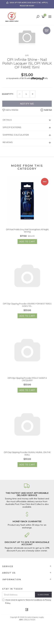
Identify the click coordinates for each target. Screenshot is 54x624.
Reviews (8, 142)
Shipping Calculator (16, 135)
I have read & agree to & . (28, 601)
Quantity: (8, 94)
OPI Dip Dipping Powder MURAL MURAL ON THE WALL (27, 453)
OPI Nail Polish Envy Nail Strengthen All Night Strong (27, 230)
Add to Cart (27, 241)
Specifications (12, 127)
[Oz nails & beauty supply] (12, 16)
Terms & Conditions (34, 600)
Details (7, 120)
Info (46, 78)
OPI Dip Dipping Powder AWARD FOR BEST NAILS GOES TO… (27, 304)
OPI (27, 55)
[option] (27, 37)
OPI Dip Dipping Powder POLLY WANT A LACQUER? (27, 379)
